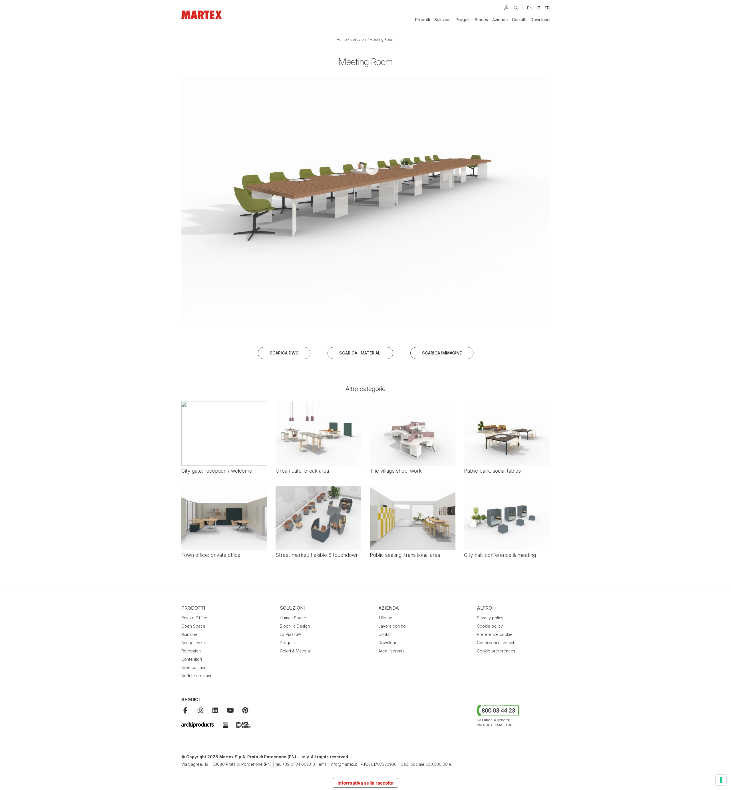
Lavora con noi (392, 626)
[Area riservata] (506, 7)
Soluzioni (442, 19)
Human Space (293, 617)
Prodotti (422, 19)
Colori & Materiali (296, 650)
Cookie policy (490, 626)
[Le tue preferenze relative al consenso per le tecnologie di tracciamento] (721, 780)
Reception (191, 650)
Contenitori (191, 659)
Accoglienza (193, 642)
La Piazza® (290, 634)
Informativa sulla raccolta (365, 783)
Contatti (519, 19)
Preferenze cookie (495, 634)
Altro (484, 608)
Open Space (193, 626)
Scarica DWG (284, 352)
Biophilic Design (295, 626)
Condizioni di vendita (497, 642)
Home (342, 39)
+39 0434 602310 (298, 764)
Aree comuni (193, 667)
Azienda (500, 19)
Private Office (194, 617)
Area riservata (391, 650)
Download (540, 19)
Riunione (189, 634)
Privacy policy (490, 617)
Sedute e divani (196, 675)
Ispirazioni (358, 39)
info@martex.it (343, 764)
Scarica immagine (442, 352)
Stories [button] (481, 19)
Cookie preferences (496, 650)
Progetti (463, 19)
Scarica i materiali (360, 352)
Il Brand (385, 617)
